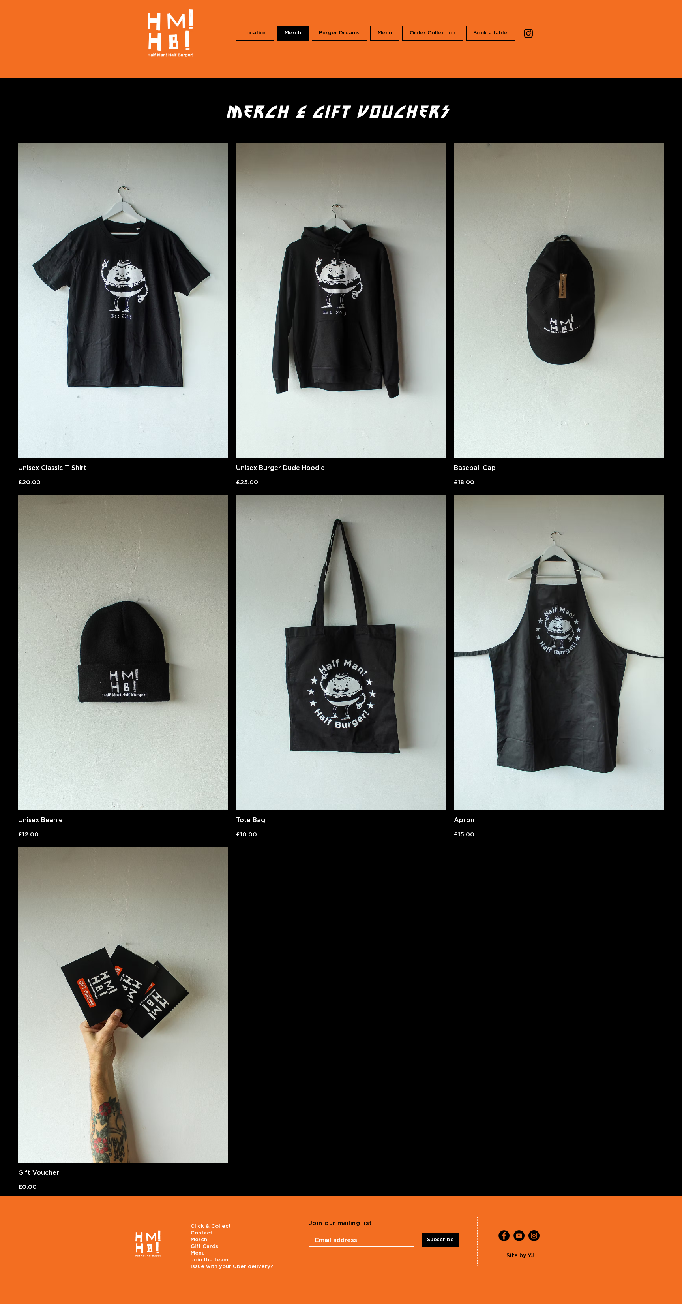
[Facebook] (504, 1235)
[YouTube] (519, 1235)
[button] (339, 33)
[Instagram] (528, 33)
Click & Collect (211, 1226)
